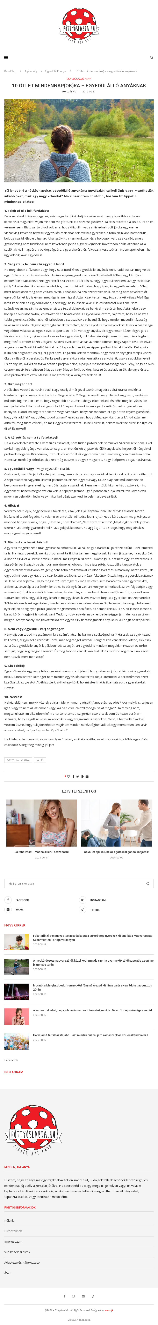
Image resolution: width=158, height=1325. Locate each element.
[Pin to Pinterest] (82, 776)
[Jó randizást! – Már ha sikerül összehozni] (41, 823)
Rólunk (9, 1220)
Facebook (11, 1060)
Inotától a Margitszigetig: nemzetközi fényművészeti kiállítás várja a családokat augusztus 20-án (92, 987)
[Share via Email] (87, 776)
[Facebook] (64, 1296)
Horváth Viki (69, 91)
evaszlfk (109, 1310)
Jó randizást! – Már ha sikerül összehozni (42, 852)
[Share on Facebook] (73, 776)
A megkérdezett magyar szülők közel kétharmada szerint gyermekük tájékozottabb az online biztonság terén (93, 962)
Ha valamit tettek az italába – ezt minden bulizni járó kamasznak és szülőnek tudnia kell (90, 1035)
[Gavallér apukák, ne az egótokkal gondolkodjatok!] (116, 823)
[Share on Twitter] (77, 776)
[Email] (83, 1296)
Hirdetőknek (13, 1231)
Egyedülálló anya (55, 71)
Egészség (31, 71)
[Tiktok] (93, 1296)
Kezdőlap (10, 71)
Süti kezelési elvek (17, 1252)
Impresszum (13, 1241)
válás (40, 760)
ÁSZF (7, 1273)
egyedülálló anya (18, 760)
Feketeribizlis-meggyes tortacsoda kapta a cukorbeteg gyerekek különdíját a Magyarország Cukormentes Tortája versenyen (92, 937)
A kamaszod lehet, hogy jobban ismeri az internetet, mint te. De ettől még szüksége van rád (92, 1010)
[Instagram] (73, 1296)
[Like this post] (68, 776)
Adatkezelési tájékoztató (22, 1262)
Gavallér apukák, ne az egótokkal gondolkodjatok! (116, 852)
